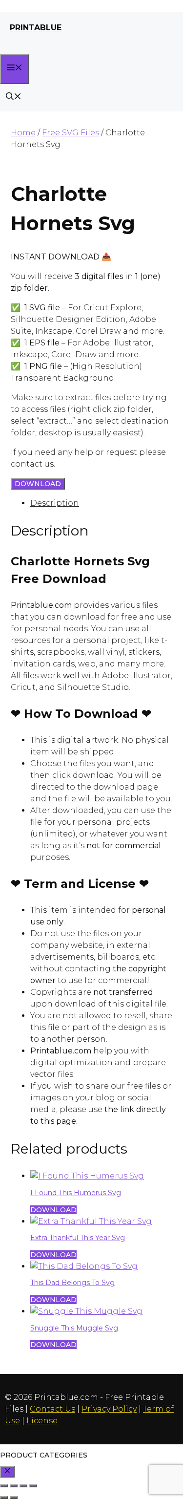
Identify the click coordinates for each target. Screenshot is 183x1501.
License (42, 1420)
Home (23, 132)
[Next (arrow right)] (14, 1497)
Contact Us (52, 1409)
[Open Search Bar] (13, 97)
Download (38, 483)
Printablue (35, 27)
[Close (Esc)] (33, 1485)
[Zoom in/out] (4, 1485)
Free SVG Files (70, 132)
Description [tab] (54, 503)
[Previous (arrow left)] (4, 1497)
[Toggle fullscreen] (14, 1485)
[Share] (23, 1485)
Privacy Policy (109, 1409)
